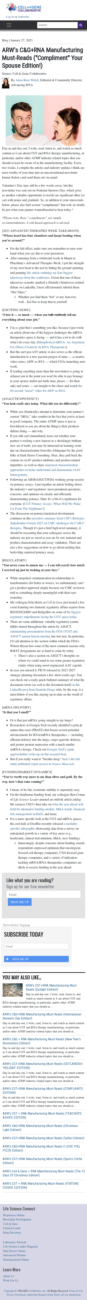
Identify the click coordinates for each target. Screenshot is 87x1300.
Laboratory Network (14, 1242)
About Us (8, 1276)
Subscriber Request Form (40, 1294)
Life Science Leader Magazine (20, 1246)
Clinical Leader (12, 1228)
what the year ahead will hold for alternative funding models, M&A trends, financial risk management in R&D (47, 809)
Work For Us (10, 1280)
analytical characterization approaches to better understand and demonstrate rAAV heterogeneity (45, 470)
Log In (10, 17)
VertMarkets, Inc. (37, 1291)
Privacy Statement (16, 1294)
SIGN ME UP (20, 902)
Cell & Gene (10, 1224)
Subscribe (23, 17)
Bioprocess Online (13, 1215)
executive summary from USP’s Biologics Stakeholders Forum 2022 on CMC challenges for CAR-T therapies (47, 523)
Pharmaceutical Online (16, 1259)
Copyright (9, 1291)
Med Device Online (14, 1251)
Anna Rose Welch (27, 80)
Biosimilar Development (17, 1219)
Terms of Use (76, 1291)
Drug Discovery (12, 1232)
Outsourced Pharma (14, 1255)
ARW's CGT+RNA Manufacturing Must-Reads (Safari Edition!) (43, 1138)
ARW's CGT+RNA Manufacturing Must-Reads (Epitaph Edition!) (51, 987)
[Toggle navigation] (9, 25)
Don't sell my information (67, 1294)
